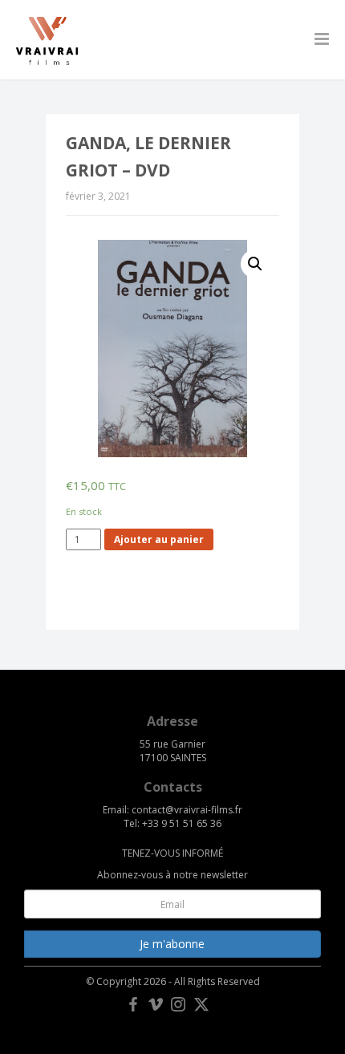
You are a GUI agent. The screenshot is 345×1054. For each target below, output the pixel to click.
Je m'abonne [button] (172, 943)
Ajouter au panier (159, 539)
